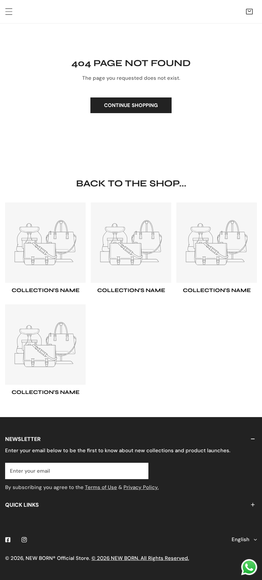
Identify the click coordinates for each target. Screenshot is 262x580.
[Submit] (139, 470)
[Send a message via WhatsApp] (249, 567)
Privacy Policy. (141, 487)
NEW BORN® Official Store (57, 558)
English (240, 539)
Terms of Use (101, 487)
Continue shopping (131, 105)
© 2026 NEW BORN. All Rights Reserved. (140, 558)
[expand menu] (8, 11)
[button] (249, 11)
